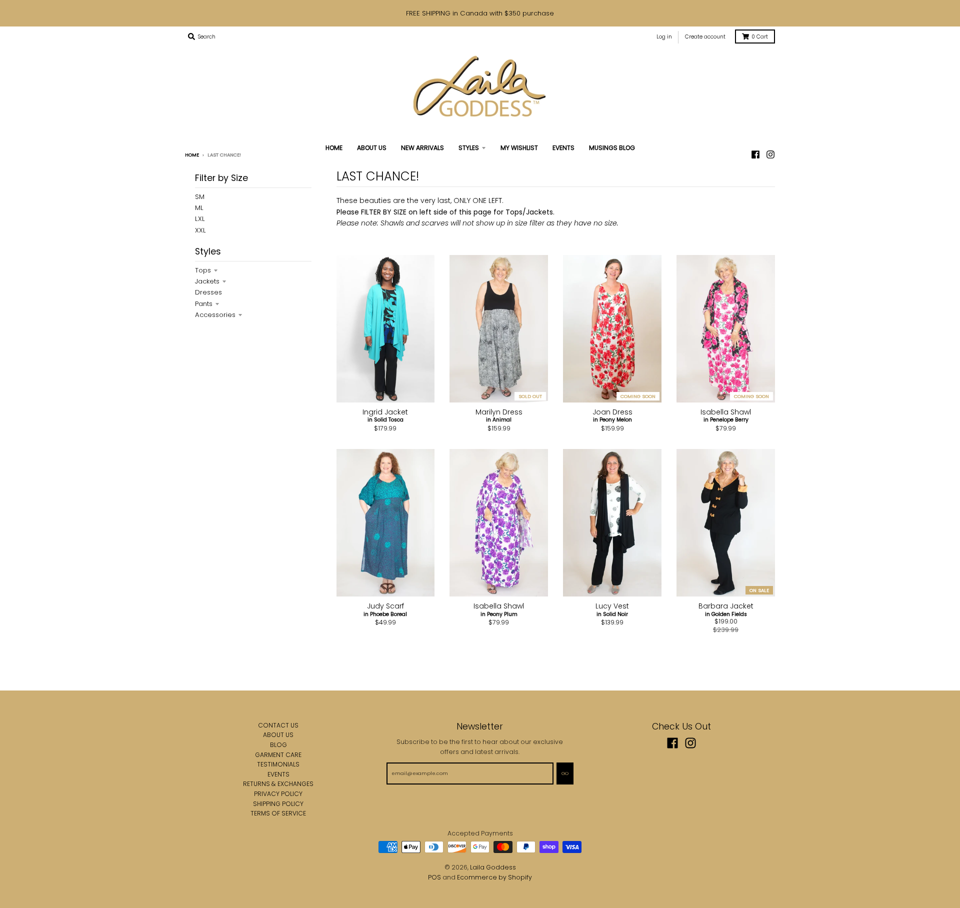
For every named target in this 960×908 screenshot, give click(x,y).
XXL (200, 230)
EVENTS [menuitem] (563, 148)
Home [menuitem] (334, 148)
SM (199, 197)
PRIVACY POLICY (278, 794)
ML (199, 207)
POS (434, 877)
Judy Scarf (385, 606)
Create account (705, 36)
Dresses (208, 292)
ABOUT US (278, 734)
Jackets (207, 281)
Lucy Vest (612, 606)
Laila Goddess (493, 867)
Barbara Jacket (726, 606)
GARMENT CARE (278, 754)
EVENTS (279, 774)
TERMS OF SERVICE (278, 813)
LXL (200, 219)
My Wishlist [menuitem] (519, 148)
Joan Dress (612, 412)
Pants (203, 303)
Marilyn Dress (499, 412)
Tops (203, 270)
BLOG (278, 744)
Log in (664, 36)
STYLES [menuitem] (468, 148)
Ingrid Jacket (385, 412)
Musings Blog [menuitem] (612, 148)
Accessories (215, 315)
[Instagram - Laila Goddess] (770, 154)
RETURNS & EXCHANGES (278, 784)
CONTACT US (278, 725)
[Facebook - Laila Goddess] (672, 743)
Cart (760, 36)
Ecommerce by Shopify (494, 877)
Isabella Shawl (725, 412)
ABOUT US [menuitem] (371, 148)
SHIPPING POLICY (278, 804)
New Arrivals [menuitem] (422, 148)
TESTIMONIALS (278, 764)
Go (565, 773)
